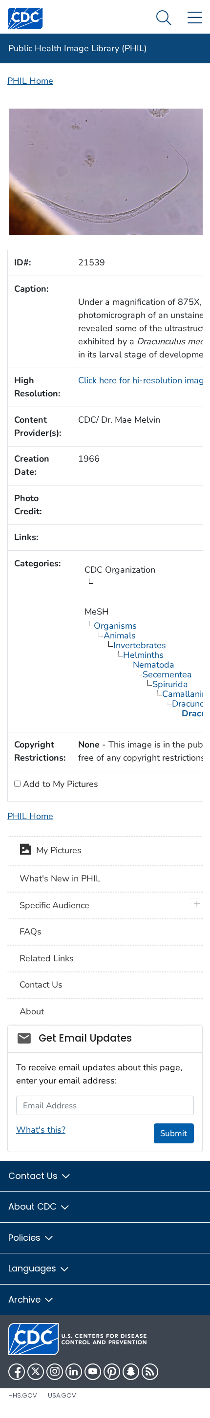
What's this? (40, 1130)
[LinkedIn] (73, 1371)
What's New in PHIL (60, 878)
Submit (173, 1133)
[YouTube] (92, 1371)
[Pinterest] (112, 1371)
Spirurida (170, 684)
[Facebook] (16, 1371)
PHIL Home (30, 81)
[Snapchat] (131, 1371)
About (32, 1011)
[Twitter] (35, 1371)
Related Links (47, 958)
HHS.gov (22, 1395)
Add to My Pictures (59, 784)
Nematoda (153, 665)
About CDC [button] (33, 1206)
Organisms (115, 626)
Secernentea (167, 674)
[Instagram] (54, 1371)
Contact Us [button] (34, 1176)
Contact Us (41, 984)
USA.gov (62, 1395)
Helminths (143, 655)
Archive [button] (25, 1299)
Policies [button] (25, 1237)
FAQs (31, 931)
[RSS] (150, 1371)
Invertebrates (139, 645)
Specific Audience (54, 905)
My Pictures (56, 850)
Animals (120, 635)
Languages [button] (33, 1268)
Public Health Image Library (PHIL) (77, 48)
